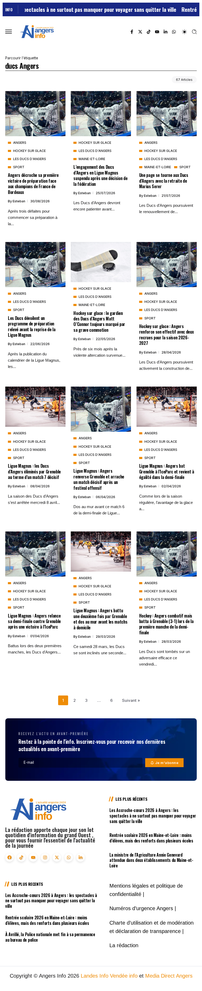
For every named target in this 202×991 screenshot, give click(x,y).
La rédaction (123, 945)
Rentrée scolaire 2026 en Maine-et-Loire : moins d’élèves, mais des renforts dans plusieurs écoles (151, 838)
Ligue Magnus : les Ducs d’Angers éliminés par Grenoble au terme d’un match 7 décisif (34, 471)
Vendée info (124, 976)
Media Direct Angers (169, 976)
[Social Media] (132, 32)
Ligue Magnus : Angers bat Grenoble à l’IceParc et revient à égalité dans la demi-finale (166, 471)
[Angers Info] (37, 31)
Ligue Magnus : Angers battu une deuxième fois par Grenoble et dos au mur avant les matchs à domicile (100, 618)
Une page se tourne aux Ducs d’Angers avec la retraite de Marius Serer (163, 180)
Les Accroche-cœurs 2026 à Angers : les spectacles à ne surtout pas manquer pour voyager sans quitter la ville (152, 815)
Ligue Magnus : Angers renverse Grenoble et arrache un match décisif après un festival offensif (98, 479)
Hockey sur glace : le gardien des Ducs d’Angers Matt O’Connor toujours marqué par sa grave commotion (99, 321)
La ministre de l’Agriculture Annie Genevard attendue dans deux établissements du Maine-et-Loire (151, 860)
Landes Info (94, 976)
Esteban (19, 201)
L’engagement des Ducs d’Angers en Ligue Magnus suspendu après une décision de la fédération (100, 175)
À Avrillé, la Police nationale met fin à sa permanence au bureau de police (50, 937)
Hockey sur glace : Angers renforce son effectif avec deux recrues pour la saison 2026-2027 (166, 334)
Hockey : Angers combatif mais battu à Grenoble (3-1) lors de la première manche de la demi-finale (166, 624)
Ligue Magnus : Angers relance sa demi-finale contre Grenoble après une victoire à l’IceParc (34, 621)
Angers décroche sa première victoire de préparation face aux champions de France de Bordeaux (33, 183)
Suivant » (131, 700)
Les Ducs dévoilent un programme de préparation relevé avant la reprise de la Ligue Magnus (31, 326)
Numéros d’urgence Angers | (142, 908)
